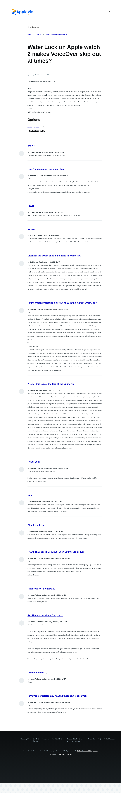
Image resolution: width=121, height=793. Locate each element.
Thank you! (34, 461)
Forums (38, 34)
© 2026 (79, 751)
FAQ (99, 739)
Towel (31, 206)
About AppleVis (25, 739)
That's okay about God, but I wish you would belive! (56, 552)
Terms (95, 751)
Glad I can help (36, 525)
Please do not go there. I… (42, 588)
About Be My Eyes (58, 739)
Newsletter (91, 739)
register (36, 127)
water (30, 495)
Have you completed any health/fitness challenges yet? (57, 696)
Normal (31, 229)
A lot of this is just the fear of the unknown (51, 384)
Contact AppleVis (109, 739)
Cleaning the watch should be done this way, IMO (54, 255)
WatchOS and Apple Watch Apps (56, 34)
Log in (30, 127)
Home (29, 34)
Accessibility (87, 751)
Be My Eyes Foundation (41, 739)
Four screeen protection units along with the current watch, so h (62, 302)
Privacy (51, 754)
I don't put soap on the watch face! (46, 169)
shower (31, 145)
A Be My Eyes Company (63, 754)
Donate (35, 741)
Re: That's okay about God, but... (45, 615)
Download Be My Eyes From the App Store (74, 740)
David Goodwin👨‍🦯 (37, 672)
